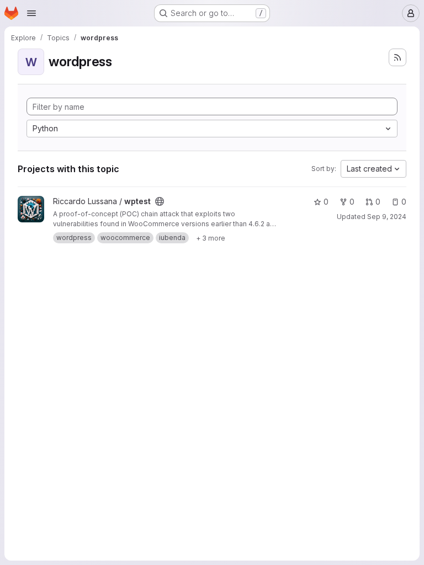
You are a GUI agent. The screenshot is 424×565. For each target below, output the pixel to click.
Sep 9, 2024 (386, 216)
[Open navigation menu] (31, 13)
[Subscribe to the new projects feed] (397, 57)
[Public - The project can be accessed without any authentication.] (159, 201)
